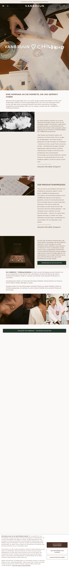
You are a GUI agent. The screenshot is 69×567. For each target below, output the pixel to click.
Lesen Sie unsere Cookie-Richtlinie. (21, 565)
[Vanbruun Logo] (34, 6)
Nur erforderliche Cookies (57, 551)
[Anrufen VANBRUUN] (8, 6)
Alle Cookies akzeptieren (57, 544)
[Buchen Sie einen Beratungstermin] (60, 6)
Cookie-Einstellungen (57, 557)
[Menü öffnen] (3, 6)
